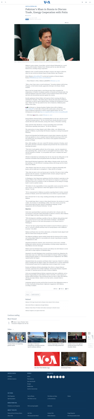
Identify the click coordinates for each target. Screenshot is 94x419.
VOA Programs (11, 396)
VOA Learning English (33, 406)
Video (10, 329)
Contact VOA (51, 413)
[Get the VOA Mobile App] (47, 359)
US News (10, 376)
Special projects (11, 398)
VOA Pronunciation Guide (73, 415)
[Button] (67, 22)
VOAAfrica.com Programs (14, 406)
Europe (29, 384)
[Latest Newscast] (90, 2)
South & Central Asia (31, 6)
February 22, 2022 (47, 115)
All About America (12, 379)
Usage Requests (71, 413)
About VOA (10, 415)
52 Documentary (52, 398)
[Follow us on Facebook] (48, 377)
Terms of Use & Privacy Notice (15, 413)
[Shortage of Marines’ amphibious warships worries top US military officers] (37, 337)
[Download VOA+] (73, 359)
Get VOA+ (30, 413)
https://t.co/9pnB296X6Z (46, 112)
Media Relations (51, 415)
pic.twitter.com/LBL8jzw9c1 (44, 77)
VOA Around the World (33, 415)
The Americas (30, 379)
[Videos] (86, 2)
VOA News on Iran (32, 398)
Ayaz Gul (29, 15)
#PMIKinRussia (33, 77)
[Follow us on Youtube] (54, 377)
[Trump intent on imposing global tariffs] (17, 337)
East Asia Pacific (31, 381)
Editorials (50, 406)
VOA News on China (52, 396)
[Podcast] (63, 377)
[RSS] (60, 377)
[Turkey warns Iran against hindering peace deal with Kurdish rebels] (77, 337)
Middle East (30, 386)
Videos (69, 396)
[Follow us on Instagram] (57, 377)
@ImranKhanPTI (37, 76)
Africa (28, 376)
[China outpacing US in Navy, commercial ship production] (57, 337)
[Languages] (82, 2)
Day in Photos (31, 396)
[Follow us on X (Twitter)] (51, 377)
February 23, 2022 (55, 80)
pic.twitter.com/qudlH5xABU (60, 112)
